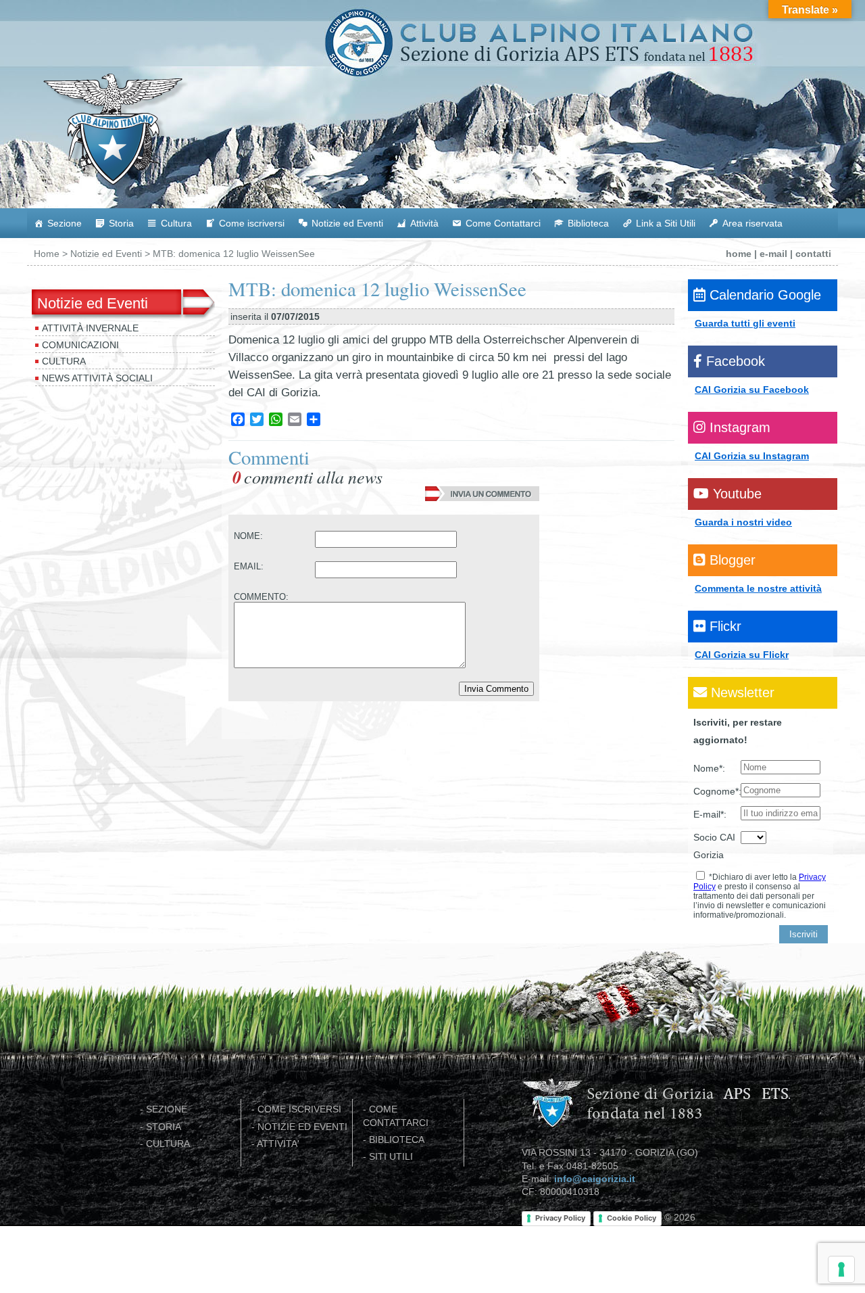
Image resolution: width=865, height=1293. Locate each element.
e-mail (773, 253)
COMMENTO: (261, 597)
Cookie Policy (631, 1218)
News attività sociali (97, 378)
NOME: (248, 536)
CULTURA (168, 1144)
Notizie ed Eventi (347, 223)
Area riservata (752, 223)
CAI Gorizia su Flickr (742, 654)
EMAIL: (249, 566)
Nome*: (709, 768)
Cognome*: (717, 791)
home (738, 253)
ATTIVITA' (278, 1144)
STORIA (163, 1127)
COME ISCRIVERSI (299, 1109)
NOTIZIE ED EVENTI (302, 1127)
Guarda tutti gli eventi (745, 323)
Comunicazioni (80, 344)
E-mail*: (709, 814)
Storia (121, 223)
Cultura (176, 223)
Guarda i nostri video (743, 522)
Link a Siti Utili (665, 223)
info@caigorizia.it (594, 1179)
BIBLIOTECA (396, 1140)
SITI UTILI (391, 1157)
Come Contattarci (503, 223)
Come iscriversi (252, 223)
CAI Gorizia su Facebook (752, 389)
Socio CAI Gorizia (714, 846)
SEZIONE (166, 1109)
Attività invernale (90, 328)
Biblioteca (588, 223)
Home (46, 253)
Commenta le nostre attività (758, 588)
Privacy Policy (560, 1218)
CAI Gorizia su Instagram (752, 455)
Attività (424, 223)
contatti (813, 253)
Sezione (64, 223)
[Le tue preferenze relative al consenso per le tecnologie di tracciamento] (841, 1269)
